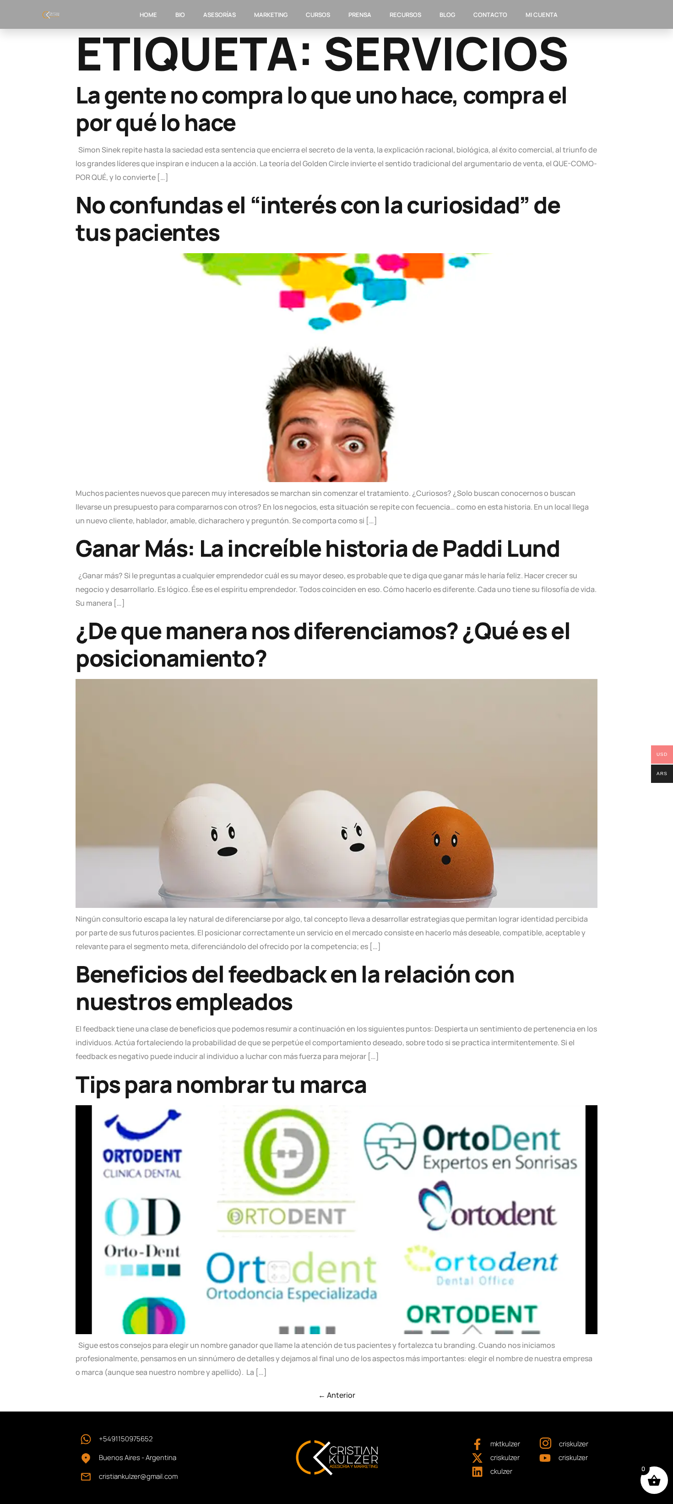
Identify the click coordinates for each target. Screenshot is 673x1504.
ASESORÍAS (219, 15)
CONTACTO (490, 15)
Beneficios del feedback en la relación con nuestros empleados (295, 987)
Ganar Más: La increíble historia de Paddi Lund (318, 548)
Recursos (405, 15)
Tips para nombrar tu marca (221, 1084)
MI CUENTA (542, 15)
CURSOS (318, 15)
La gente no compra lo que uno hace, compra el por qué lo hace (321, 108)
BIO (180, 15)
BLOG (447, 15)
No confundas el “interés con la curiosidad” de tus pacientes (318, 218)
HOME (148, 15)
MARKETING (271, 15)
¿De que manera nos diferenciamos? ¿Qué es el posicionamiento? (323, 644)
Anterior (336, 1395)
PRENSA (359, 15)
